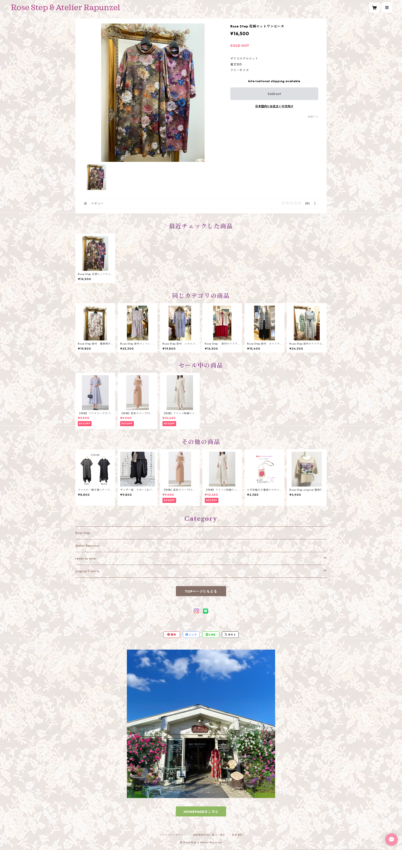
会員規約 (237, 834)
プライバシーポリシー (173, 834)
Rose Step (82, 533)
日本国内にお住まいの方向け (274, 106)
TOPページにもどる (201, 591)
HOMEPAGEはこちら (201, 812)
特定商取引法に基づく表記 (209, 834)
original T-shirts (87, 571)
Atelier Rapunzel (87, 546)
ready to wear (85, 558)
